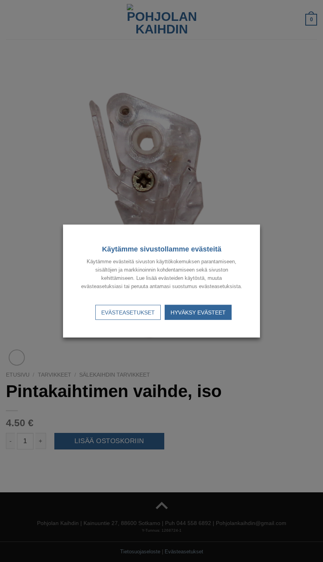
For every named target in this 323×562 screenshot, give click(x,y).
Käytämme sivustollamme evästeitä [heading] (161, 249)
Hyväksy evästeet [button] (198, 312)
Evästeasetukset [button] (128, 312)
